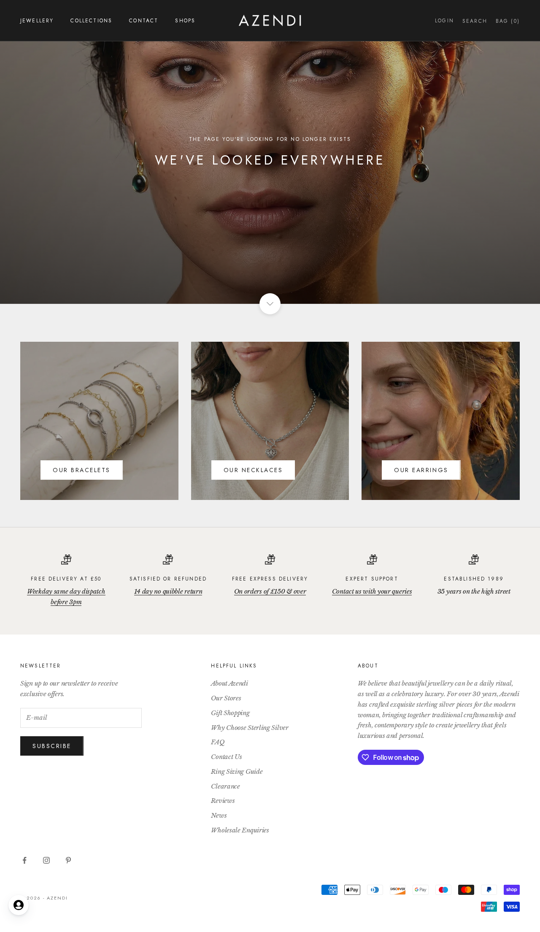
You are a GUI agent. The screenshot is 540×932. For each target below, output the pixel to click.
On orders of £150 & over (270, 591)
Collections (91, 20)
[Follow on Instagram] (46, 860)
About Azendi (229, 683)
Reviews (223, 801)
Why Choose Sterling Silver (249, 728)
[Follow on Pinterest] (68, 860)
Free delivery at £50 (66, 579)
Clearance (225, 786)
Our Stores (226, 698)
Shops (185, 20)
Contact (143, 20)
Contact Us (226, 757)
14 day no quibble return (168, 591)
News (219, 815)
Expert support (372, 579)
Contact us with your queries (372, 591)
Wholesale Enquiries (240, 830)
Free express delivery (270, 579)
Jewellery (37, 20)
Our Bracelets (82, 470)
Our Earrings (421, 470)
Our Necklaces (253, 470)
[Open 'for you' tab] (18, 905)
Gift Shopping (230, 713)
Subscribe (51, 746)
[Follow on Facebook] (24, 860)
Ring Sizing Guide (236, 771)
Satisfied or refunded (168, 579)
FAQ (217, 742)
